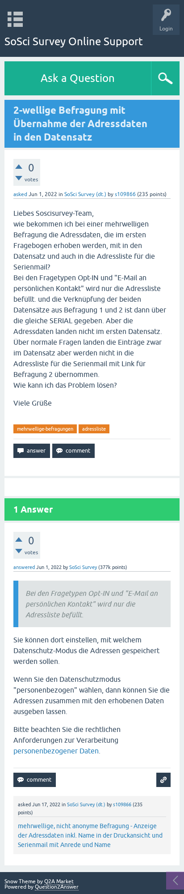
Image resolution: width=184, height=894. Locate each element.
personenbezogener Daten (56, 751)
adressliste (94, 429)
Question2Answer (57, 887)
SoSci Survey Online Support (73, 41)
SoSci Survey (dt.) (85, 194)
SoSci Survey (83, 567)
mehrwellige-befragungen (45, 429)
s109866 (125, 194)
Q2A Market (59, 881)
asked (20, 194)
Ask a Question (78, 78)
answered (24, 567)
